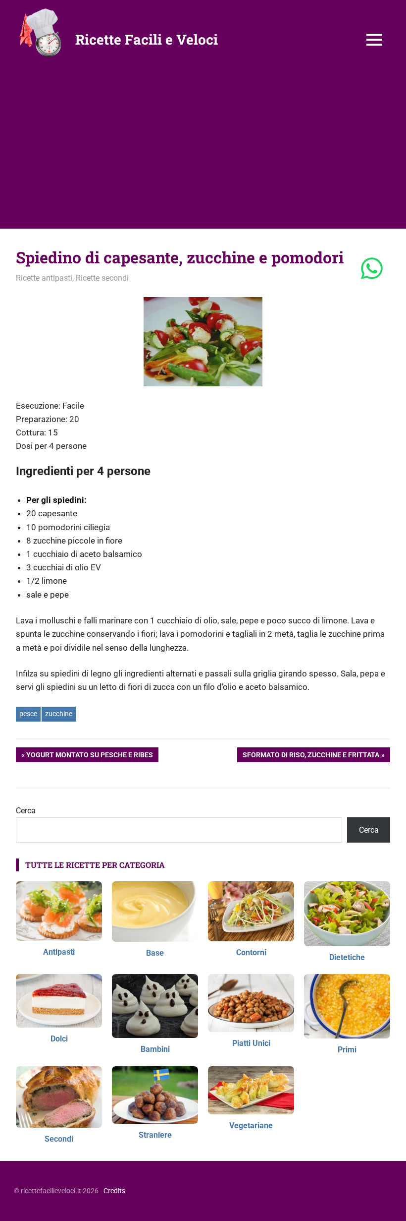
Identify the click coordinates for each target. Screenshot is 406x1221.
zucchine (58, 714)
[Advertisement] (203, 154)
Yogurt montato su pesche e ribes (89, 756)
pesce (28, 714)
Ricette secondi (102, 278)
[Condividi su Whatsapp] (372, 269)
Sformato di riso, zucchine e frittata (310, 756)
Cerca (26, 810)
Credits (114, 1191)
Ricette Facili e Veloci (146, 39)
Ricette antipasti (44, 278)
